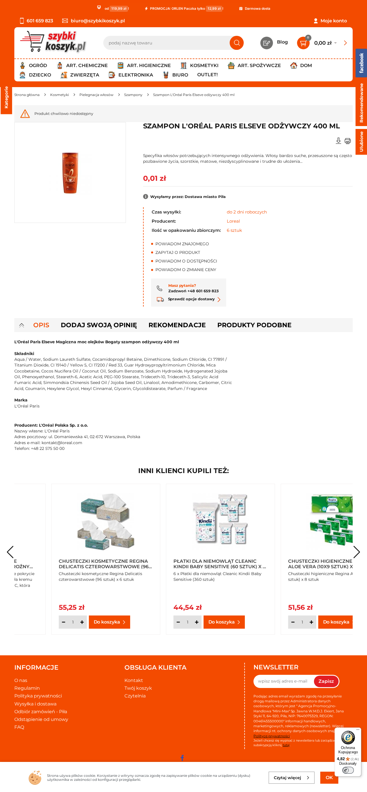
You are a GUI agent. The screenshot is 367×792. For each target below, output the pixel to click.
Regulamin (27, 688)
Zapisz (326, 681)
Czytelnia (135, 696)
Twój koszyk (138, 688)
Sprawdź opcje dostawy (191, 299)
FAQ (19, 727)
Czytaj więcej (287, 777)
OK (329, 777)
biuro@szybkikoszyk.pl (98, 20)
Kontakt (133, 680)
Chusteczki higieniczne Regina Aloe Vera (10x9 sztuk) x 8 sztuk (294, 563)
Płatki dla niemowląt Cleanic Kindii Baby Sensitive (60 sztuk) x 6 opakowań (182, 563)
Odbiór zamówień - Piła (40, 711)
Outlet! (207, 74)
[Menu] (357, 731)
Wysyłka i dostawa (35, 704)
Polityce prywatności (271, 736)
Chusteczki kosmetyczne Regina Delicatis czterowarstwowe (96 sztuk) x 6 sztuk (67, 563)
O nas (20, 680)
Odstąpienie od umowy (41, 719)
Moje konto (334, 20)
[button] (357, 552)
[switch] (348, 770)
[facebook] (182, 758)
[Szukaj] (237, 43)
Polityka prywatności (38, 696)
